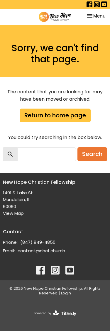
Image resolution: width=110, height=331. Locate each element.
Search (92, 154)
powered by (52, 318)
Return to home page (55, 115)
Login (66, 293)
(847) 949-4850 (37, 242)
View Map (13, 213)
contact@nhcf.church (41, 251)
